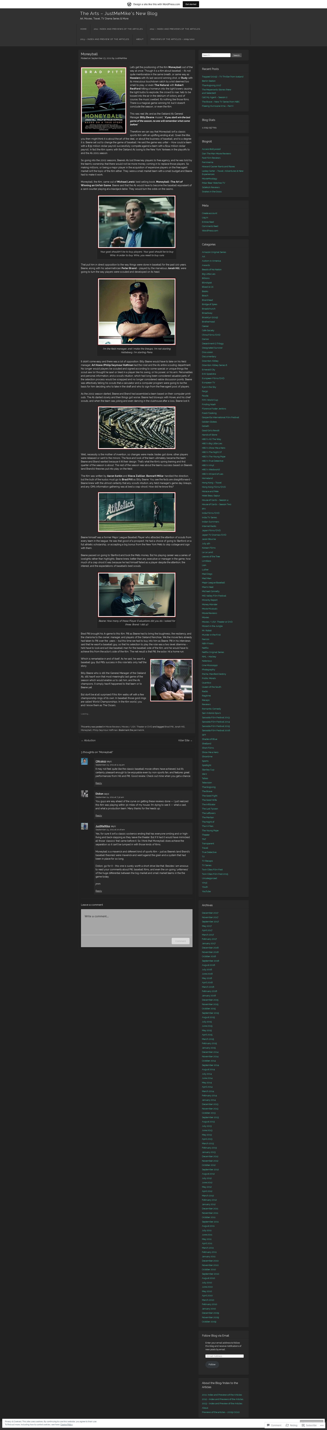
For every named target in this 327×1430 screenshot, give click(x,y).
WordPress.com (210, 230)
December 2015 (210, 1000)
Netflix (205, 648)
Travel (205, 848)
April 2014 (207, 1087)
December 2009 (210, 1313)
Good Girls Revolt (210, 430)
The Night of (208, 822)
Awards (206, 265)
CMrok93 (101, 761)
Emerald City (208, 369)
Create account (209, 213)
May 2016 (207, 978)
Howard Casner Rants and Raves (218, 166)
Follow (212, 1364)
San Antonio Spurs (211, 713)
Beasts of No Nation (212, 269)
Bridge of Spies (209, 304)
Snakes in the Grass (212, 191)
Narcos (205, 639)
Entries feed (208, 222)
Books (205, 291)
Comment (180, 941)
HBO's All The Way (211, 439)
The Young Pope (210, 830)
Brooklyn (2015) (210, 317)
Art (203, 256)
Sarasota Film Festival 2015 (216, 726)
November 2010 (210, 1265)
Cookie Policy (66, 1424)
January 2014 (209, 1100)
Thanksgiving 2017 (211, 85)
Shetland (206, 743)
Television (207, 782)
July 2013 (207, 1126)
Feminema (207, 162)
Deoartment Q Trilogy (213, 343)
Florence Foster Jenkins (214, 408)
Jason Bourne (209, 539)
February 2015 (209, 1043)
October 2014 (209, 1060)
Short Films (208, 748)
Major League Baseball (213, 582)
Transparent (208, 843)
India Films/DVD (211, 513)
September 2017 (210, 921)
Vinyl (204, 882)
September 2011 (210, 1221)
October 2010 (209, 1269)
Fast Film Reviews (211, 158)
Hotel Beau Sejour (211, 495)
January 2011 (208, 1256)
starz (204, 774)
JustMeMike (121, 58)
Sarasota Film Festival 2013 (216, 717)
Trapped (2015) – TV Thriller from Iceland (222, 76)
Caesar (205, 326)
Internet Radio (209, 526)
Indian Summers (210, 521)
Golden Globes (209, 422)
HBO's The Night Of (212, 452)
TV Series (206, 865)
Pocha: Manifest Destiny (214, 674)
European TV (208, 382)
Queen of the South (211, 687)
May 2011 (207, 1239)
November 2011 (210, 1213)
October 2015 (209, 1008)
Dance (205, 339)
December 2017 (210, 913)
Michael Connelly (211, 591)
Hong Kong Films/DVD (214, 487)
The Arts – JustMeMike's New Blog (119, 13)
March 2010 (208, 1300)
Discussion (207, 352)
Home (83, 29)
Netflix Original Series (213, 652)
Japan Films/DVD (211, 530)
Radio (205, 691)
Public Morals (209, 678)
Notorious (207, 661)
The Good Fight (209, 795)
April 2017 (207, 930)
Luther (205, 569)
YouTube (206, 891)
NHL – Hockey (209, 656)
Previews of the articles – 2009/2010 (172, 39)
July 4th (206, 543)
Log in (205, 217)
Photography (208, 669)
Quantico (206, 682)
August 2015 (208, 1017)
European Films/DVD (213, 378)
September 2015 (210, 1013)
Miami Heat (207, 587)
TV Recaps (207, 861)
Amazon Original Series (214, 252)
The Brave (207, 791)
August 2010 (208, 1278)
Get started (190, 4)
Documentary (209, 356)
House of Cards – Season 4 (215, 500)
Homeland (207, 478)
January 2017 (209, 943)
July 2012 (207, 1178)
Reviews (206, 704)
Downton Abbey (210, 361)
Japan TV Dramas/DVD (214, 535)
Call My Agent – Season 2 (214, 97)
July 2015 (207, 1021)
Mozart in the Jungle (212, 626)
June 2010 (207, 1287)
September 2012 (210, 1169)
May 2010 (207, 1291)
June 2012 (207, 1182)
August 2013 (208, 1121)
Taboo (205, 778)
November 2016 (210, 952)
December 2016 (210, 947)
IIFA (204, 508)
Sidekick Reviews (211, 187)
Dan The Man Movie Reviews (216, 153)
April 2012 (207, 1191)
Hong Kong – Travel (212, 482)
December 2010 (210, 1260)
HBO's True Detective (212, 461)
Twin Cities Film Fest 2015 (215, 874)
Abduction (88, 740)
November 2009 (210, 1317)
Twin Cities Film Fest (212, 869)
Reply (99, 783)
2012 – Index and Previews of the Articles (175, 29)
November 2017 (210, 917)
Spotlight (206, 765)
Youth (205, 887)
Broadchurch (208, 308)
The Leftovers (208, 813)
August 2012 (208, 1174)
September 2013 (210, 1117)
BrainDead (207, 300)
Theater (206, 835)
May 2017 (207, 926)
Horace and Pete (210, 491)
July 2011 (207, 1230)
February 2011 (209, 1252)
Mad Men (206, 578)
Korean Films (208, 548)
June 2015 (207, 1026)
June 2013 (207, 1130)
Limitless (206, 561)
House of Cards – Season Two (216, 504)
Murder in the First (211, 634)
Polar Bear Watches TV (213, 183)
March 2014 (208, 1091)
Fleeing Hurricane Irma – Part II (217, 106)
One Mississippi (209, 665)
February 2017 (209, 939)
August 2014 (208, 1069)
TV (203, 856)
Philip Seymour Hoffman (105, 730)
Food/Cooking (209, 413)
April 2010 (207, 1295)
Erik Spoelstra (209, 374)
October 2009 (209, 1321)
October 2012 (209, 1165)
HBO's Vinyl (208, 465)
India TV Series (209, 517)
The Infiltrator (208, 804)
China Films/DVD (211, 335)
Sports (205, 761)
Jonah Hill (180, 726)
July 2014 (207, 1074)
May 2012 (207, 1187)
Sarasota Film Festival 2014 (216, 721)
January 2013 (209, 1152)
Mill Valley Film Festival (214, 595)
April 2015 (207, 1034)
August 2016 (208, 965)
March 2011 (208, 1248)
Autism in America (211, 261)
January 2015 (209, 1047)
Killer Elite (185, 740)
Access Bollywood (211, 149)
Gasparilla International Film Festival (220, 417)
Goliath (205, 426)
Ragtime (206, 695)
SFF (204, 735)
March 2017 (208, 934)
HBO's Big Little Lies (212, 443)
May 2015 (207, 1030)
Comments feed (210, 226)
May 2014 (207, 1082)
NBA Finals (207, 643)
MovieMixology (209, 178)
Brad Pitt (169, 726)
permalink (139, 730)
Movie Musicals (209, 608)
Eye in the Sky (209, 387)
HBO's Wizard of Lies (212, 474)
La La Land (207, 552)
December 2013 (210, 1104)
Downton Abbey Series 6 (214, 365)
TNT (204, 839)
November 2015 (210, 1004)
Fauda (205, 395)
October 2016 (209, 956)
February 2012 (209, 1200)
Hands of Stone (209, 434)
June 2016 (207, 973)
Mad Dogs (207, 574)
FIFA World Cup (210, 400)
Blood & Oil (207, 287)
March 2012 (208, 1195)
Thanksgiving (209, 787)
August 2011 (208, 1226)
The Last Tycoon (210, 808)
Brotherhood (208, 321)
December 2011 (210, 1208)
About (140, 39)
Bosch (205, 295)
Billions (205, 278)
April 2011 (207, 1243)
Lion (204, 565)
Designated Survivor (212, 348)
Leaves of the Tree (211, 556)
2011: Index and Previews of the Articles (118, 29)
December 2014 (210, 1052)
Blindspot (207, 282)
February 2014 (209, 1095)
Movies (205, 617)
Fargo (205, 391)
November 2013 (210, 1108)
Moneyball (86, 730)
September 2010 (210, 1274)
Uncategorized (209, 878)
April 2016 (207, 982)
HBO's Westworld (211, 469)
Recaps (205, 700)
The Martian (208, 817)
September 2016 (210, 961)
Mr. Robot (207, 630)
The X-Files (207, 826)
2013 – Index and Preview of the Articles (104, 39)
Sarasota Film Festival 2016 (216, 730)
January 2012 (209, 1204)
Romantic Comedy (211, 708)
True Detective (209, 852)
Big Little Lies (208, 274)
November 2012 (210, 1161)
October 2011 (208, 1217)
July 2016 (207, 969)
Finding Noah (209, 404)
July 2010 (207, 1282)
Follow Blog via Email (215, 1335)
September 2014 (210, 1065)
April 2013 (207, 1139)
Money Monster (209, 604)
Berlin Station (209, 81)
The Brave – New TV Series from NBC (221, 101)
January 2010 (209, 1308)
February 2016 (209, 991)
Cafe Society (208, 330)
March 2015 (208, 1039)
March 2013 (208, 1143)
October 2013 (209, 1113)
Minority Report (209, 600)
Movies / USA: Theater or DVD (137, 726)
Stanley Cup (208, 769)
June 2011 (207, 1234)
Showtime (207, 756)
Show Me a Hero (210, 752)
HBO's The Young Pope (213, 456)
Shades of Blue (209, 739)
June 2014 (207, 1078)
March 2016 (208, 987)
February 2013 (209, 1147)
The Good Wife (209, 800)
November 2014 (210, 1056)
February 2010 (209, 1304)
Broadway (207, 313)
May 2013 (207, 1134)
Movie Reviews (113, 726)
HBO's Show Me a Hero (213, 448)
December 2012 (210, 1156)
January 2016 (209, 995)
